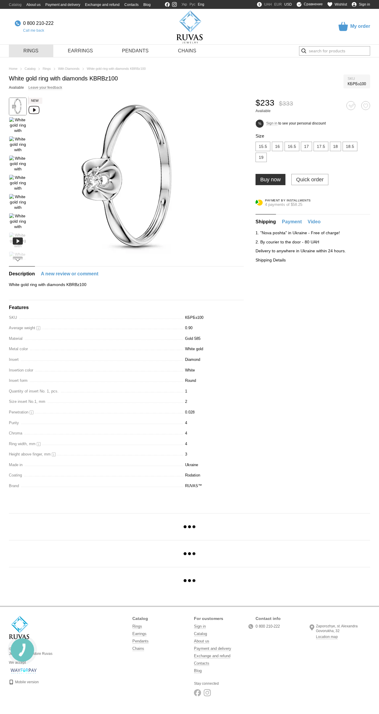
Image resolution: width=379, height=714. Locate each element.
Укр (184, 4)
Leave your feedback (45, 87)
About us (33, 5)
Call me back (33, 30)
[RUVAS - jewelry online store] (19, 627)
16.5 (292, 146)
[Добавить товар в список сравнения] (350, 105)
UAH (268, 4)
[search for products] (304, 51)
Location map (327, 637)
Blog (147, 5)
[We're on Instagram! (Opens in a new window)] (174, 4)
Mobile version (26, 682)
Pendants (135, 50)
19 (261, 157)
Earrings (80, 50)
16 (277, 146)
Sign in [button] (271, 123)
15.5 (263, 146)
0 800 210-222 (38, 23)
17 (306, 146)
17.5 (321, 146)
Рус (192, 4)
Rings (30, 50)
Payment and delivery (62, 5)
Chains (187, 50)
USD (288, 4)
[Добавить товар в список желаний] (365, 105)
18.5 (350, 146)
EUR (278, 4)
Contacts (131, 5)
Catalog (15, 5)
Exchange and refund (102, 5)
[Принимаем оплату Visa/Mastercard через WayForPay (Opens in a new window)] (24, 671)
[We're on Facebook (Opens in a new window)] (167, 4)
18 (335, 146)
